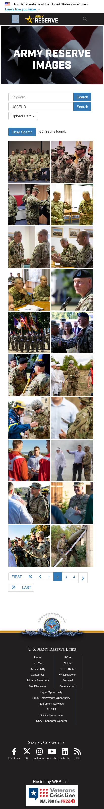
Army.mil (67, 680)
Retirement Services (51, 703)
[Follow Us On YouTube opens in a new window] (52, 753)
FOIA (67, 657)
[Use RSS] (77, 753)
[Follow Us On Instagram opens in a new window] (39, 753)
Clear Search (22, 131)
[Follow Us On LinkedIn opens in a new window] (64, 753)
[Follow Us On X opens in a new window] (26, 753)
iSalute (68, 663)
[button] (23, 9)
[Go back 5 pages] (30, 576)
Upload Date (22, 115)
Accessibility (37, 669)
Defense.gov (67, 686)
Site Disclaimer (38, 686)
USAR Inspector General (51, 720)
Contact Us (38, 674)
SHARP (51, 709)
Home (37, 657)
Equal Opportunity (51, 692)
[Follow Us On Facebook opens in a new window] (14, 753)
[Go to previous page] (40, 576)
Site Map (38, 663)
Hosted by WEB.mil (50, 782)
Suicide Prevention (51, 715)
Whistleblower (67, 674)
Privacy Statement (38, 680)
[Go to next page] (83, 577)
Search (82, 96)
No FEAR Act (68, 669)
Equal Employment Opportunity (51, 697)
